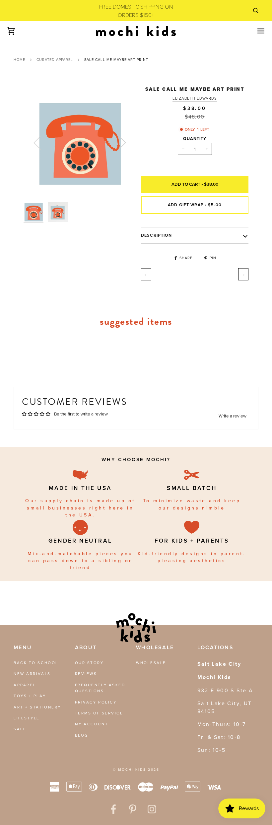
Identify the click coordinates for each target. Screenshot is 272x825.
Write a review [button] (232, 415)
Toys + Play (30, 696)
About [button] (86, 647)
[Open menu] (255, 31)
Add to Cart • (194, 184)
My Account (91, 724)
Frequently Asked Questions (100, 688)
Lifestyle (27, 718)
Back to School (36, 662)
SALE (20, 729)
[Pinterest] (132, 809)
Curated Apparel (54, 59)
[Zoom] (80, 142)
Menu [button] (23, 647)
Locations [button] (215, 647)
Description (156, 235)
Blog (81, 735)
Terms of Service (99, 713)
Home (19, 59)
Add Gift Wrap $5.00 (195, 205)
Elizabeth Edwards (194, 98)
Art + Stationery (37, 707)
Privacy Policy (96, 702)
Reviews (86, 673)
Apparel (25, 685)
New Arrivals (32, 673)
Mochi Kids (132, 769)
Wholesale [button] (155, 647)
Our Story (89, 662)
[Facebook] (113, 809)
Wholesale (151, 662)
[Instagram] (152, 809)
